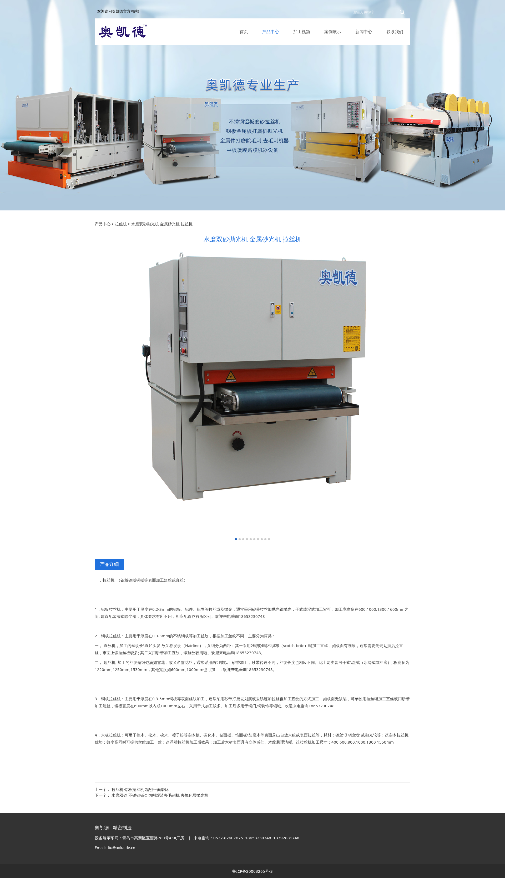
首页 (244, 31)
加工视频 (301, 31)
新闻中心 (363, 31)
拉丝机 (121, 223)
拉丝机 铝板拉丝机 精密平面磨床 (140, 789)
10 (269, 539)
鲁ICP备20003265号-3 (252, 871)
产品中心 (270, 31)
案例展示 (332, 31)
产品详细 (109, 564)
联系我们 (394, 31)
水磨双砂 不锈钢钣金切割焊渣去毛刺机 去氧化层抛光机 (160, 795)
